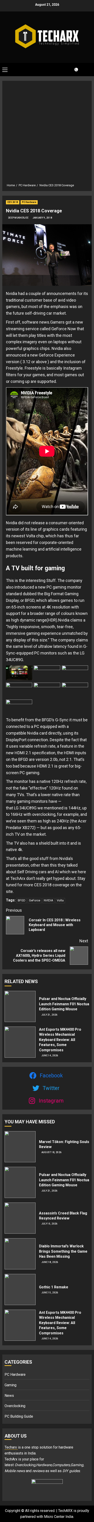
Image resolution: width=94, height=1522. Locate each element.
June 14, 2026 (50, 1055)
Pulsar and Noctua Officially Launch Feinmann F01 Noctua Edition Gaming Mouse (64, 1004)
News (9, 1395)
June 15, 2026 (50, 1292)
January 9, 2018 (42, 217)
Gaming (10, 1385)
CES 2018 (12, 202)
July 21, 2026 (49, 1015)
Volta (60, 900)
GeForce (34, 900)
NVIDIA (48, 900)
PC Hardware (29, 202)
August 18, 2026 (52, 1152)
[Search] (86, 69)
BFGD (21, 900)
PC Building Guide (19, 1416)
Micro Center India (58, 1516)
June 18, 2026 (50, 1262)
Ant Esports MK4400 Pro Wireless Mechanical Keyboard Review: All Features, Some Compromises (60, 1039)
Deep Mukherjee (18, 217)
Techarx (11, 1447)
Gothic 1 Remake (53, 1287)
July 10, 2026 (49, 1223)
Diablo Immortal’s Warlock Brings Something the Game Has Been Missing (63, 1251)
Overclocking (15, 1406)
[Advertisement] (47, 134)
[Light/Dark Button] (73, 69)
